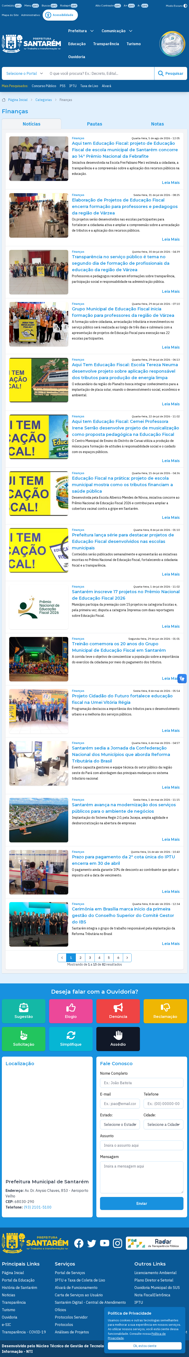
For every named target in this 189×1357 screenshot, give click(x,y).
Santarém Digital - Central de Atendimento (90, 1302)
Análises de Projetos (72, 1332)
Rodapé (68, 5)
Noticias (8, 1295)
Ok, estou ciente (145, 1346)
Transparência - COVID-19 (24, 1332)
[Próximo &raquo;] (127, 957)
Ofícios (60, 1309)
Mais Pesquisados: (15, 86)
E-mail (105, 1094)
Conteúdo (11, 5)
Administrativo (30, 15)
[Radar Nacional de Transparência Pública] (156, 1243)
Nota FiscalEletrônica (152, 1295)
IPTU (73, 86)
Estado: (106, 1115)
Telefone (151, 1094)
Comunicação (114, 30)
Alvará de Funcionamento (76, 1287)
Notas (157, 124)
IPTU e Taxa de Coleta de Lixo (80, 1280)
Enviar (141, 1203)
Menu (31, 5)
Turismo (134, 43)
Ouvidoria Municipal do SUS (157, 1287)
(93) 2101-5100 (38, 1207)
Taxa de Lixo (89, 86)
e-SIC (6, 1324)
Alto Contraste (107, 5)
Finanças (78, 138)
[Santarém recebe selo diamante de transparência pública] (172, 44)
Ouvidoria (76, 56)
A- (142, 5)
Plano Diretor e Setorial (153, 1280)
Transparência (106, 43)
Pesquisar (174, 73)
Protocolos (64, 1324)
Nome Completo (114, 1073)
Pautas (94, 124)
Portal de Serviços (70, 1272)
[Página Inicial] (31, 44)
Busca (49, 5)
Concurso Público (44, 86)
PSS (62, 86)
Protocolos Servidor (71, 1317)
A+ (129, 5)
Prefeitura (77, 30)
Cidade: (150, 1115)
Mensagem (109, 1156)
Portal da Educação (18, 1280)
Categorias (43, 100)
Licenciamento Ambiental (155, 1272)
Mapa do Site (10, 15)
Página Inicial (18, 100)
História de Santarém (19, 1287)
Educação (77, 43)
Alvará (106, 86)
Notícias (31, 124)
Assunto (107, 1135)
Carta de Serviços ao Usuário (79, 1295)
